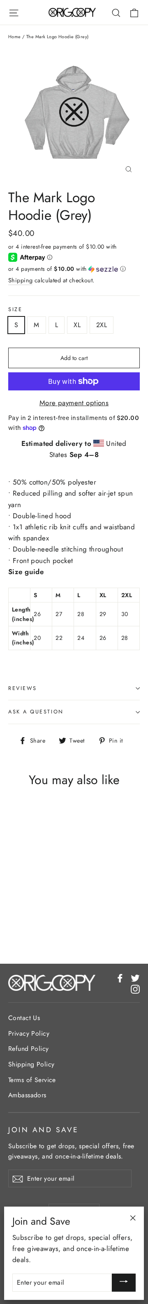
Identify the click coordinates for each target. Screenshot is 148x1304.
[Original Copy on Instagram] (135, 988)
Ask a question (36, 711)
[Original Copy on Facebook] (120, 977)
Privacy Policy (28, 1033)
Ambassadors (27, 1095)
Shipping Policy (31, 1064)
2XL (101, 325)
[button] (74, 269)
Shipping (20, 280)
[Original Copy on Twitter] (135, 977)
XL (77, 325)
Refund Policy (28, 1048)
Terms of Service (32, 1080)
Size (15, 309)
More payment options (74, 403)
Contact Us (24, 1017)
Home (14, 36)
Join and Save (43, 1129)
